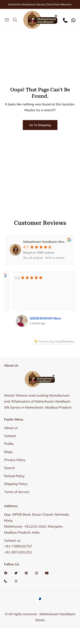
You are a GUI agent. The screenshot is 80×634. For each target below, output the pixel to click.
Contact (10, 436)
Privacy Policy (14, 460)
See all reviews (33, 258)
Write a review (55, 258)
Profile (9, 444)
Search (9, 468)
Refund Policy (14, 476)
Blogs (8, 452)
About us (11, 428)
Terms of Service (16, 492)
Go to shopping (40, 125)
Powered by (56, 341)
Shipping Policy (15, 484)
